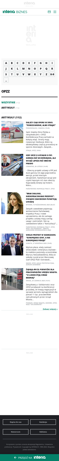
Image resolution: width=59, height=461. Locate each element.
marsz (28, 263)
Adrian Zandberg (33, 265)
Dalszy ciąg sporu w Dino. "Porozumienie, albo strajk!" (41, 123)
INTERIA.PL (35, 447)
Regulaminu (40, 444)
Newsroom (15, 432)
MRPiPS (46, 228)
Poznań (29, 303)
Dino (39, 150)
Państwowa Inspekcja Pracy (38, 189)
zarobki (48, 303)
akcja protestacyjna (45, 263)
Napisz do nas (15, 422)
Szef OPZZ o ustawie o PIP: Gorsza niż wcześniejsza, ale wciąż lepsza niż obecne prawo (41, 159)
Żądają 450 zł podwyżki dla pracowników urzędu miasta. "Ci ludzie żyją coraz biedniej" (41, 273)
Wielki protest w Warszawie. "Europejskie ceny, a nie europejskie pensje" (41, 238)
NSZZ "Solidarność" (34, 228)
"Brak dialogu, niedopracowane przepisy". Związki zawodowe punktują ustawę (41, 197)
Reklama (43, 432)
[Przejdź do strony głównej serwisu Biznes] (21, 12)
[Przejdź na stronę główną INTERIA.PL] (9, 11)
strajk (28, 150)
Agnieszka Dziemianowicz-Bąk (38, 230)
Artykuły (8, 107)
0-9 (52, 74)
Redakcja (43, 422)
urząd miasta (39, 303)
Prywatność (17, 447)
